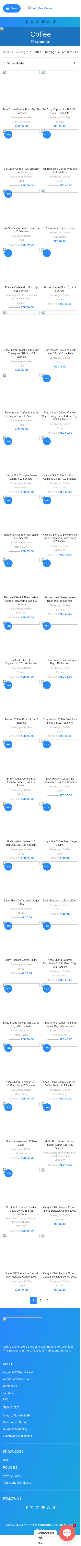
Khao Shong (59, 975)
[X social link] (32, 22)
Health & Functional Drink (24, 297)
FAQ (5, 1399)
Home (6, 52)
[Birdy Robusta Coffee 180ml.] (21, 939)
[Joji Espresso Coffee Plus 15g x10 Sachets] (59, 147)
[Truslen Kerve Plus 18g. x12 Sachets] (59, 266)
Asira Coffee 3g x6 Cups (60, 228)
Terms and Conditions (17, 1482)
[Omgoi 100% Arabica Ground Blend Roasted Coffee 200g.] (59, 1186)
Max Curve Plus (21, 121)
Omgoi (59, 1219)
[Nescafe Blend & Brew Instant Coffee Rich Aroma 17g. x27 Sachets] (21, 576)
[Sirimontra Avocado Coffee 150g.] (21, 1120)
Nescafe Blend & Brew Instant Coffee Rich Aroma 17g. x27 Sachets (21, 601)
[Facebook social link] (26, 22)
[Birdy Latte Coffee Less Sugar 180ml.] (59, 820)
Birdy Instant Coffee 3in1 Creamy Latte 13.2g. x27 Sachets (21, 782)
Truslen (60, 299)
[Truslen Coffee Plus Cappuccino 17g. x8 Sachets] (21, 639)
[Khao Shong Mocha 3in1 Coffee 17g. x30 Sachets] (21, 1001)
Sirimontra (21, 1153)
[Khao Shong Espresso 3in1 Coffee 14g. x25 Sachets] (21, 1061)
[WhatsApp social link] (48, 22)
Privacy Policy (12, 1476)
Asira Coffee (60, 236)
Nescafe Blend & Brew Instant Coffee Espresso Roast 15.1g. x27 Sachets (60, 538)
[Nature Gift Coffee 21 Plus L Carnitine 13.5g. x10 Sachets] (59, 454)
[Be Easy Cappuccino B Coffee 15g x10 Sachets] (59, 88)
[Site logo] (40, 8)
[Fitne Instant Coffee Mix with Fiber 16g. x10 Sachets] (59, 329)
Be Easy (59, 121)
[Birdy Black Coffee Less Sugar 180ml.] (21, 879)
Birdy (60, 731)
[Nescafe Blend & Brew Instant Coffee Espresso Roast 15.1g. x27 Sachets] (59, 513)
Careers (8, 1392)
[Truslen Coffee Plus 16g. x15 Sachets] (21, 698)
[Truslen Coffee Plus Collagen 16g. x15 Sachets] (59, 639)
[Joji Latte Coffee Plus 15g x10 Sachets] (21, 147)
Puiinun (21, 302)
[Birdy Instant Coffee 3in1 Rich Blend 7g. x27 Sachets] (59, 698)
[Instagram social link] (37, 22)
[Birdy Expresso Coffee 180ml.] (59, 879)
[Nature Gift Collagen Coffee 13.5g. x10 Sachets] (21, 454)
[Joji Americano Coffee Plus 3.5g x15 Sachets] (21, 207)
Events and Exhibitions (17, 1435)
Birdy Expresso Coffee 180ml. (60, 900)
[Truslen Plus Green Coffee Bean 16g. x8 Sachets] (59, 576)
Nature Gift (21, 487)
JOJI (21, 180)
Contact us (10, 1386)
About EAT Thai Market (18, 1372)
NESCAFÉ (59, 550)
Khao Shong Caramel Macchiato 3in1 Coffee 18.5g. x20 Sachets (59, 963)
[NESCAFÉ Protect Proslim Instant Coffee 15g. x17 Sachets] (21, 1186)
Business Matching (15, 1429)
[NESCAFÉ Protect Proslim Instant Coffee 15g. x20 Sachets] (59, 1120)
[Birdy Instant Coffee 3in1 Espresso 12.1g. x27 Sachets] (59, 757)
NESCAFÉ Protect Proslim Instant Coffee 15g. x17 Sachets (21, 1211)
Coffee (28, 117)
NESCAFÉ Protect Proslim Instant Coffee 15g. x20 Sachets (59, 1145)
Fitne (21, 365)
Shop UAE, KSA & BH (16, 1415)
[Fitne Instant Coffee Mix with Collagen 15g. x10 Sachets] (21, 391)
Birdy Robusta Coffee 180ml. (21, 960)
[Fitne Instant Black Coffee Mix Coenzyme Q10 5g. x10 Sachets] (21, 329)
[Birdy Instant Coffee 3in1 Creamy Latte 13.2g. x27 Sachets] (21, 757)
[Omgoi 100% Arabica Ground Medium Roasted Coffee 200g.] (59, 1252)
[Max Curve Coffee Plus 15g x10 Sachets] (21, 88)
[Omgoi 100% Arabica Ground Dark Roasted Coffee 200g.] (21, 1252)
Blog (6, 1459)
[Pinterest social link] (43, 22)
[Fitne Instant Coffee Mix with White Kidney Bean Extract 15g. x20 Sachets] (59, 391)
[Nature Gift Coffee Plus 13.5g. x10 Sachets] (21, 513)
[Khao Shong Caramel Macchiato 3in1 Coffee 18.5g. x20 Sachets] (59, 939)
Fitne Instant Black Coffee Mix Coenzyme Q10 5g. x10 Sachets (21, 353)
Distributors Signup (15, 1422)
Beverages (21, 52)
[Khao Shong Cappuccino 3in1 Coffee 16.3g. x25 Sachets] (59, 1061)
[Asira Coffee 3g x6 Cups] (59, 207)
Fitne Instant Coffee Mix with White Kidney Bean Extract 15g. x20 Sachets (59, 416)
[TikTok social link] (54, 22)
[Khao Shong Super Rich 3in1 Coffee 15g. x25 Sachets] (59, 1001)
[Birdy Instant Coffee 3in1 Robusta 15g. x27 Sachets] (21, 820)
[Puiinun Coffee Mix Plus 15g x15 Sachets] (21, 266)
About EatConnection (16, 1379)
